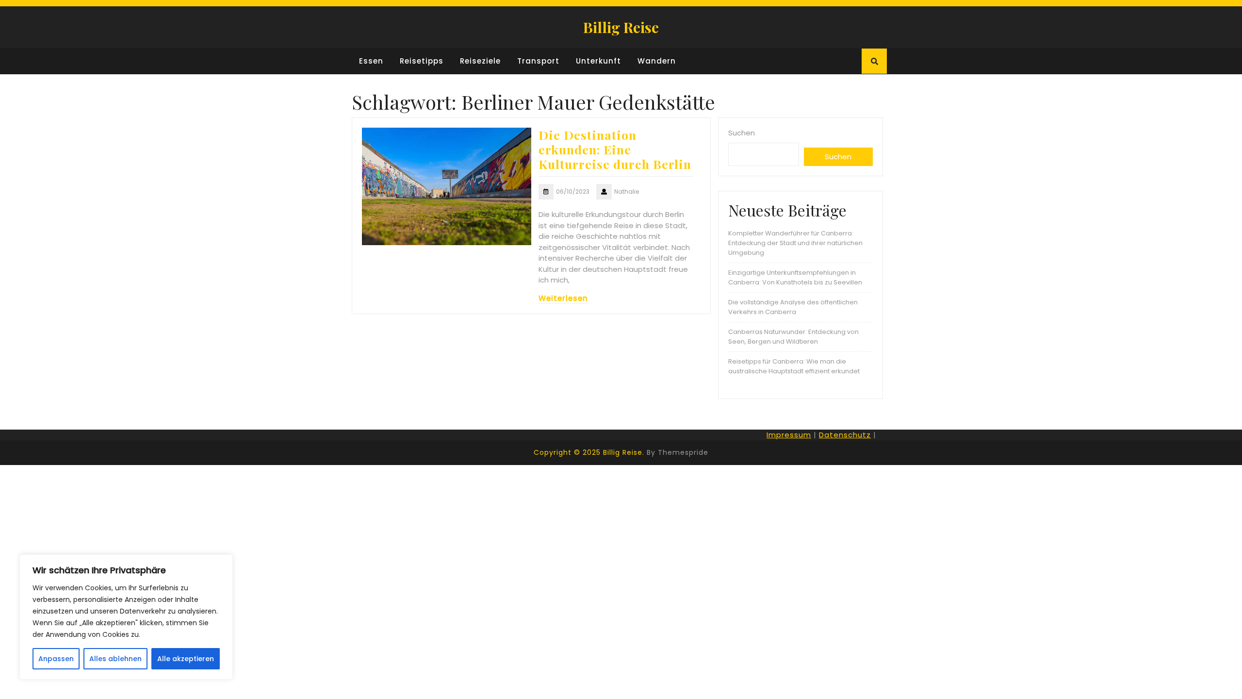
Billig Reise (621, 27)
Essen (371, 61)
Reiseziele (480, 61)
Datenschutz (845, 435)
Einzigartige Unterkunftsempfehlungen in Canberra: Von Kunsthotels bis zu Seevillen (795, 277)
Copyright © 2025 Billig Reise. (589, 452)
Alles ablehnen (115, 659)
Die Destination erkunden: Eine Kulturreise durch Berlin (615, 149)
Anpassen (56, 659)
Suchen (741, 133)
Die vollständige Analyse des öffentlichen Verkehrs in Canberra (793, 307)
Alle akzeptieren (185, 659)
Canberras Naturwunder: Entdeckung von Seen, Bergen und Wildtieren (793, 336)
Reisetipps (421, 61)
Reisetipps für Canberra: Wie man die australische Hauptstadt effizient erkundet (794, 366)
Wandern (656, 61)
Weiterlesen (563, 298)
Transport (538, 61)
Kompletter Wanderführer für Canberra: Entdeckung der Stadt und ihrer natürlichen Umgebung (795, 243)
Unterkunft (598, 61)
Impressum (789, 435)
